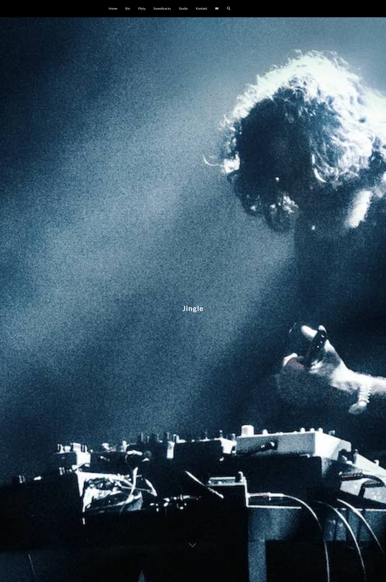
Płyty (142, 8)
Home (113, 8)
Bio (127, 8)
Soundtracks (162, 8)
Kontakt (201, 8)
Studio (183, 8)
